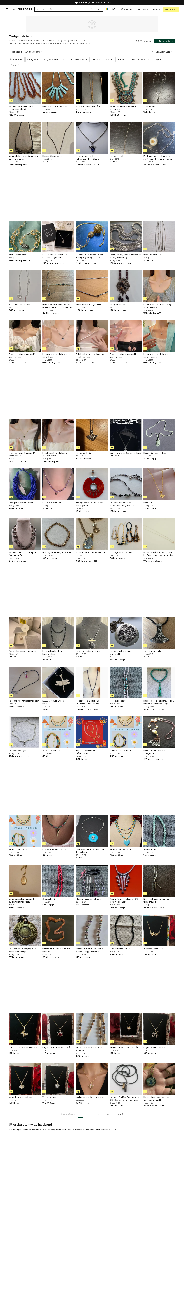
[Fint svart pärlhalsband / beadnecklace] (58, 633)
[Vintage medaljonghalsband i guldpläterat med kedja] (25, 881)
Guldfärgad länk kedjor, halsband (57, 552)
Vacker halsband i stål (153, 949)
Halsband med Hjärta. (18, 750)
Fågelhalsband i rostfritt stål (156, 1047)
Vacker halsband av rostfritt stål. (90, 1097)
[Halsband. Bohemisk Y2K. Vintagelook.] (159, 732)
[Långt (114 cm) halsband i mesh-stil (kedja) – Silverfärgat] (126, 236)
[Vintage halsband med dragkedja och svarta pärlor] (25, 138)
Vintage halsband (117, 304)
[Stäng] (182, 2)
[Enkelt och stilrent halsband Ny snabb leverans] (159, 286)
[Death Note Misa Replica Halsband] (126, 435)
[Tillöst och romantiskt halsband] (25, 1029)
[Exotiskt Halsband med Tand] (58, 831)
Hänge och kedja (83, 453)
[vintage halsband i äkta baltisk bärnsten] (58, 930)
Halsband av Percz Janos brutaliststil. (121, 652)
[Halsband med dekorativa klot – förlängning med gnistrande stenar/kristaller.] (92, 236)
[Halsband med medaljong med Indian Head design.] (25, 930)
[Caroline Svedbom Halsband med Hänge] (92, 534)
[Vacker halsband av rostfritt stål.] (92, 1079)
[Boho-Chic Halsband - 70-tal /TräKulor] (92, 1029)
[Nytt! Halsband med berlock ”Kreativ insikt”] (159, 881)
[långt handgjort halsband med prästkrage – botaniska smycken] (159, 138)
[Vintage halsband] (126, 286)
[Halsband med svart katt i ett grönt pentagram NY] (159, 1079)
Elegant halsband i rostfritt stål (56, 1047)
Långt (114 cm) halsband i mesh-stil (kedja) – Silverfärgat (125, 256)
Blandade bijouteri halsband (88, 899)
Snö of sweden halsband (20, 304)
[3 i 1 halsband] (159, 88)
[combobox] (65, 9)
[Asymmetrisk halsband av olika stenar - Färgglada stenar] (92, 930)
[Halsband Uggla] (126, 138)
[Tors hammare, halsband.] (159, 633)
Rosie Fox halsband (152, 255)
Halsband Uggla (117, 156)
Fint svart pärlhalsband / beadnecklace (53, 652)
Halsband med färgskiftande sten (24, 701)
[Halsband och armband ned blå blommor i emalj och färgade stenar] (58, 286)
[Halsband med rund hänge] (92, 633)
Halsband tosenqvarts (52, 156)
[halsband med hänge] (25, 236)
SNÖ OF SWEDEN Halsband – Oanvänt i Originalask (55, 256)
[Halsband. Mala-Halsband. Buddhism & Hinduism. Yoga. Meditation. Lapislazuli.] (92, 682)
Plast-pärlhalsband (118, 701)
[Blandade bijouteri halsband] (92, 881)
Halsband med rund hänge (88, 651)
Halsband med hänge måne (88, 106)
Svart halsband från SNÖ (121, 949)
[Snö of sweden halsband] (25, 286)
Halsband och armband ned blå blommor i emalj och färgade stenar (58, 305)
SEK (114, 9)
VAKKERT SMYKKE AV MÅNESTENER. (85, 752)
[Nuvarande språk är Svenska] (107, 9)
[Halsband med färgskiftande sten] (25, 682)
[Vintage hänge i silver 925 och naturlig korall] (92, 484)
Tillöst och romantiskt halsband (23, 1047)
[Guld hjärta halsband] (58, 484)
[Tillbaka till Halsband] (10, 52)
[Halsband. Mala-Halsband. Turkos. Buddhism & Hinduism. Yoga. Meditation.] (159, 682)
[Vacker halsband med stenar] (25, 1079)
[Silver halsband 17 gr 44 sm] (92, 286)
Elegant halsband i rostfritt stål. (124, 1047)
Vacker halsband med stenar (21, 1097)
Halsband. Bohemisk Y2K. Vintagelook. (154, 752)
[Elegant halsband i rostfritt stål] (58, 1029)
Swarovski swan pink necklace (22, 651)
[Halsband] (159, 484)
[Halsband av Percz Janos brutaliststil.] (126, 633)
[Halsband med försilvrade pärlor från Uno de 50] (25, 534)
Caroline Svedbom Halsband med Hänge (91, 553)
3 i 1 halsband (149, 106)
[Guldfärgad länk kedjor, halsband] (58, 534)
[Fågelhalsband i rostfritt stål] (159, 1029)
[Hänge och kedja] (92, 435)
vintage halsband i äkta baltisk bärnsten (56, 950)
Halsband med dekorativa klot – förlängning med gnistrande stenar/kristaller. (90, 256)
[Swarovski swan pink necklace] (25, 633)
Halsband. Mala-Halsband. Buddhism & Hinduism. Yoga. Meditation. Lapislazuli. (88, 702)
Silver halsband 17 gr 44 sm (88, 304)
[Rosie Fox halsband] (159, 236)
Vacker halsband (49, 1097)
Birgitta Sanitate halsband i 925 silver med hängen (124, 900)
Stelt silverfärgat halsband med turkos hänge (90, 850)
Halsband (17, 52)
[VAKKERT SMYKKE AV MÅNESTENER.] (92, 732)
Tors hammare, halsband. (154, 651)
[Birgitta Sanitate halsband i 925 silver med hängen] (126, 881)
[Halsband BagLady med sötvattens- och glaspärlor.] (126, 484)
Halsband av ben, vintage (154, 453)
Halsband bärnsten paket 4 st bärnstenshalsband (22, 107)
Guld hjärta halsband (51, 503)
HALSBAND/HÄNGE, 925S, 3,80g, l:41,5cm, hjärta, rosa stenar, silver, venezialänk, (158, 554)
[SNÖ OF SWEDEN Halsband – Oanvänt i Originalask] (58, 236)
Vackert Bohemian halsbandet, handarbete (123, 107)
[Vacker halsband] (58, 1079)
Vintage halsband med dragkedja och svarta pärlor (23, 157)
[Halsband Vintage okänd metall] (58, 88)
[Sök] (92, 9)
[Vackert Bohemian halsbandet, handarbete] (126, 88)
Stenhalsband (149, 849)
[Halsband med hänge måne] (92, 88)
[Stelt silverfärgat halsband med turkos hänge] (92, 831)
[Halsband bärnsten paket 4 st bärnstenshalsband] (25, 88)
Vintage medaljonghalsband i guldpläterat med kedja (22, 900)
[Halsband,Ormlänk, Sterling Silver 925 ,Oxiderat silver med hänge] (126, 1079)
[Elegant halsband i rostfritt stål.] (126, 1029)
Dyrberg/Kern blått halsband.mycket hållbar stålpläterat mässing (87, 157)
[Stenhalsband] (159, 831)
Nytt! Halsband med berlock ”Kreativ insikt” (156, 900)
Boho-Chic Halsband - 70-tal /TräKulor (89, 1048)
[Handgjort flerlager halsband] (25, 484)
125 (108, 1114)
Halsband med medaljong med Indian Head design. (22, 950)
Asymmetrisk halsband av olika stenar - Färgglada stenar (89, 950)
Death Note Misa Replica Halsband (125, 453)
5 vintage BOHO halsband (121, 552)
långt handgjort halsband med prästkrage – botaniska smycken (157, 157)
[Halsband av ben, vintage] (159, 435)
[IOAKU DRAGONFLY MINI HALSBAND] (58, 682)
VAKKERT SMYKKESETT (53, 750)
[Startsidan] (25, 9)
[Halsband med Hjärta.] (25, 732)
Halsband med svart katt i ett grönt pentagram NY (156, 1098)
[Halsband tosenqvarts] (58, 138)
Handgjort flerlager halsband (22, 503)
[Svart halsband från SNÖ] (126, 930)
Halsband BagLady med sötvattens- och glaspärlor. (122, 504)
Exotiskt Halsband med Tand (55, 849)
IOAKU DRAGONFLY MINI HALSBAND (53, 702)
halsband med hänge (18, 255)
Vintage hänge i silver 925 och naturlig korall (89, 504)
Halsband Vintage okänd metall (56, 106)
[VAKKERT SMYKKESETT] (58, 732)
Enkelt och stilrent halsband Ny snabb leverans (157, 305)
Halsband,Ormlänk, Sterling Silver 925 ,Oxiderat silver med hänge (124, 1098)
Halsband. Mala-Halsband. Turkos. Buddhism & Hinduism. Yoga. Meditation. (158, 702)
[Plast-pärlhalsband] (126, 682)
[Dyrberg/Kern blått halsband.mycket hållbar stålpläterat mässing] (92, 138)
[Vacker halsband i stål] (159, 930)
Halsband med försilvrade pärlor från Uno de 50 (23, 553)
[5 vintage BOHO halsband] (126, 534)
